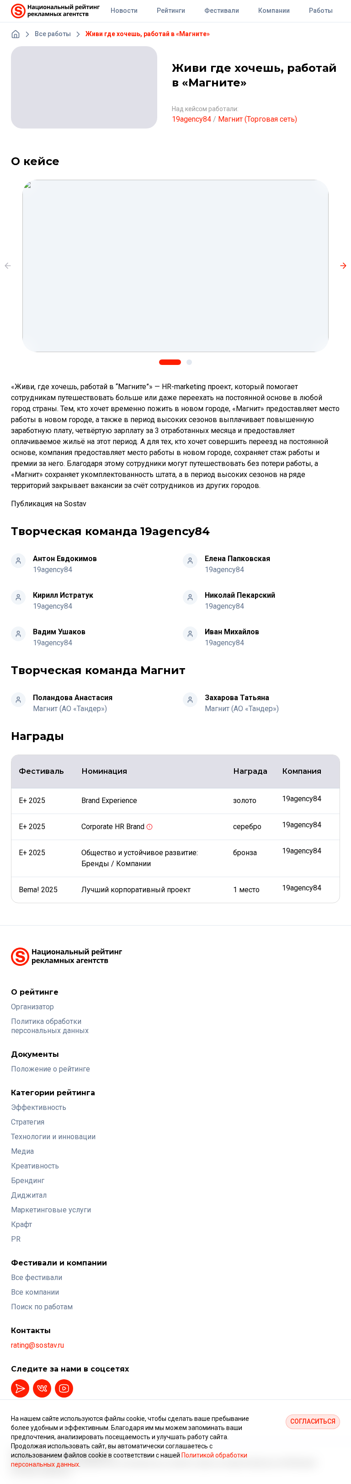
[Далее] (343, 265)
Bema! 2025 (39, 889)
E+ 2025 (33, 800)
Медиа (22, 1151)
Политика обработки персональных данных (50, 1026)
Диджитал (29, 1195)
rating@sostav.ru (37, 1345)
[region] (175, 266)
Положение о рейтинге (50, 1069)
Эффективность (38, 1107)
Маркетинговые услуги (51, 1209)
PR (16, 1239)
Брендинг (27, 1180)
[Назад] (7, 265)
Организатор (32, 1006)
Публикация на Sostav (48, 503)
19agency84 (191, 119)
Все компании (35, 1292)
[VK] (42, 1388)
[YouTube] (64, 1388)
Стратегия (27, 1122)
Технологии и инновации (53, 1136)
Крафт (21, 1224)
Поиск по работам (42, 1306)
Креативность (35, 1166)
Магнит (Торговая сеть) (257, 119)
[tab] (170, 362)
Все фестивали (36, 1277)
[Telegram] (20, 1388)
